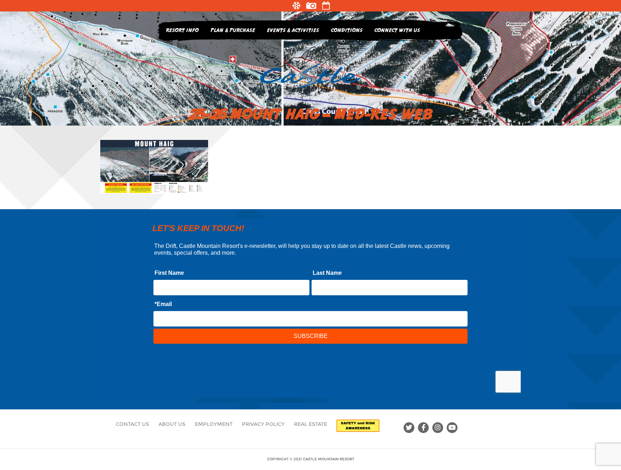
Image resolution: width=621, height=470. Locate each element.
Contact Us (132, 424)
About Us (171, 424)
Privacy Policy (263, 424)
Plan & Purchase (233, 30)
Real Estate (310, 424)
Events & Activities (293, 30)
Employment (214, 424)
